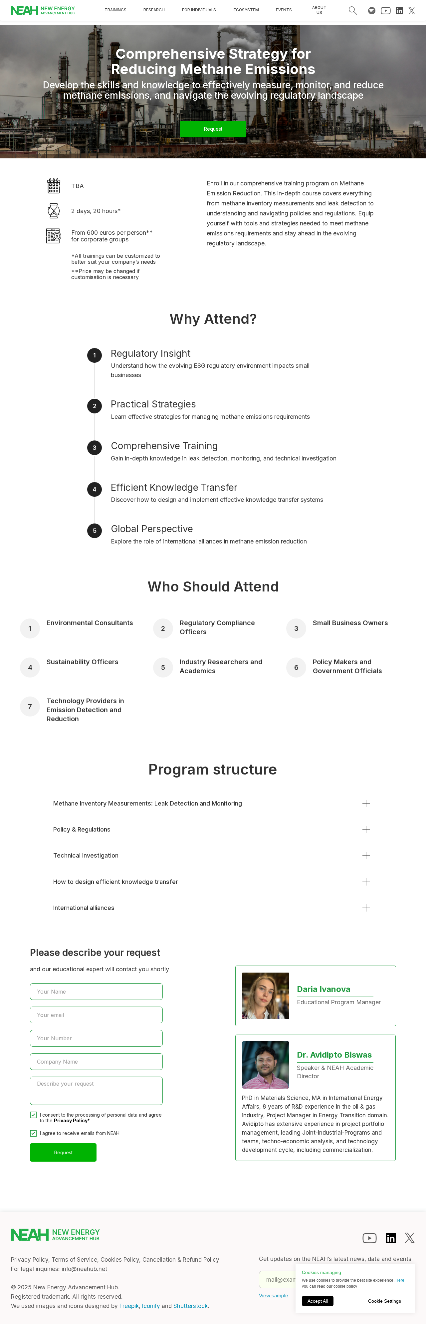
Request (213, 129)
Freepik (129, 1305)
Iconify (151, 1305)
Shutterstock (190, 1305)
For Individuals (199, 10)
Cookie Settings (384, 1301)
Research (154, 10)
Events (284, 10)
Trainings (115, 10)
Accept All (318, 1301)
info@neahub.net (84, 1268)
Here (399, 1280)
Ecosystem (246, 10)
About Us (319, 10)
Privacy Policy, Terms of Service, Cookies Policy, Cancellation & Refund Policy (115, 1259)
